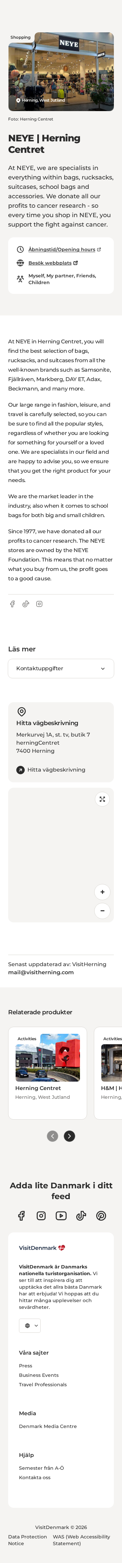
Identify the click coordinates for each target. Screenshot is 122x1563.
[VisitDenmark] (42, 1248)
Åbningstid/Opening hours (61, 249)
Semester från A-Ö (41, 1468)
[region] (61, 855)
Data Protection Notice (27, 1540)
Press (25, 1366)
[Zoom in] (102, 892)
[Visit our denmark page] (21, 1216)
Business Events (39, 1375)
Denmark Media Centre (48, 1426)
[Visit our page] (41, 1216)
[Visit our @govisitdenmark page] (81, 1216)
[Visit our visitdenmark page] (61, 1216)
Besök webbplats (50, 263)
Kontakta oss (34, 1477)
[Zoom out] (102, 911)
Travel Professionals (43, 1385)
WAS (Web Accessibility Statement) (81, 1540)
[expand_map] (102, 799)
